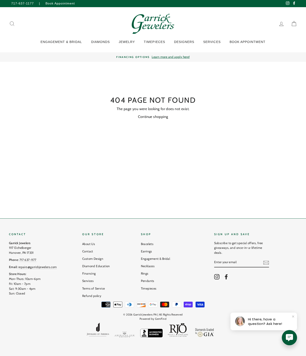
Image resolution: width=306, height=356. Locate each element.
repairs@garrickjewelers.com (37, 267)
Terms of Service (93, 288)
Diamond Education (96, 266)
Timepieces (149, 288)
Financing (89, 273)
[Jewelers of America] (98, 331)
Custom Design (92, 258)
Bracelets (147, 244)
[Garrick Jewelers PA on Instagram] (217, 276)
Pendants (147, 281)
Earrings (146, 251)
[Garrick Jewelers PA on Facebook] (226, 276)
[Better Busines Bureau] (151, 333)
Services (88, 281)
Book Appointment (60, 3)
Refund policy (91, 296)
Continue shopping (153, 117)
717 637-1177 (28, 260)
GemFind (160, 318)
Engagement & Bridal (155, 258)
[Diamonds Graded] (205, 333)
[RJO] (178, 331)
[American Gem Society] (124, 335)
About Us (88, 244)
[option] (153, 57)
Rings (145, 273)
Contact (87, 251)
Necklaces (148, 266)
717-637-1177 (22, 3)
